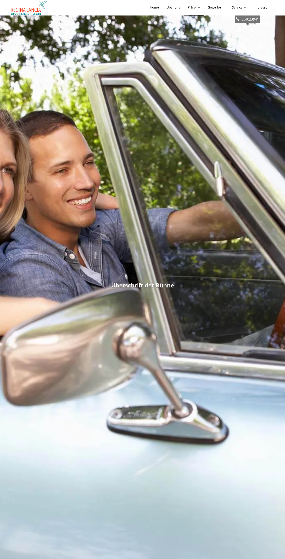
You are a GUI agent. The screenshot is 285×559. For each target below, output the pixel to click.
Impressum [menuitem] (262, 7)
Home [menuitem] (154, 7)
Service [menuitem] (237, 7)
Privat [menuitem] (192, 7)
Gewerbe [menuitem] (214, 7)
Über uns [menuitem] (173, 7)
